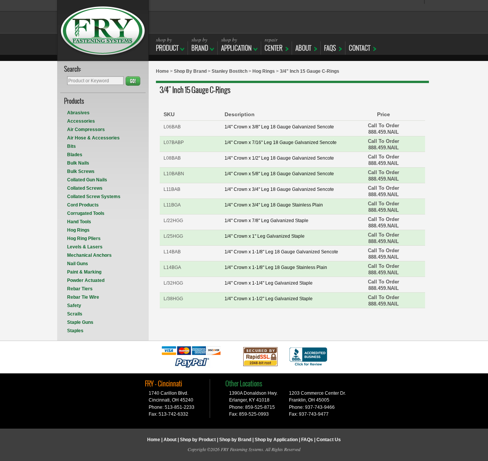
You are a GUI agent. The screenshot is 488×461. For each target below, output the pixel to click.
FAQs (330, 48)
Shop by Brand (235, 439)
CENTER (274, 44)
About (170, 439)
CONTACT (359, 48)
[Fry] (103, 30)
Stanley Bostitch (229, 71)
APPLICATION (236, 44)
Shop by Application (276, 439)
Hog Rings (263, 71)
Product (167, 44)
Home (162, 71)
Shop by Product (198, 439)
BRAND (199, 44)
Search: (72, 69)
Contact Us (328, 439)
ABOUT (303, 48)
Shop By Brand (190, 71)
